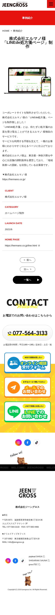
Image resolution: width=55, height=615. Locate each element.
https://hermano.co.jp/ (13, 179)
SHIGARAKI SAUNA (38, 560)
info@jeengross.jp (16, 542)
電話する (5, 612)
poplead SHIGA (35, 556)
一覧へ (27, 280)
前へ (29, 260)
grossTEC (33, 564)
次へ (26, 269)
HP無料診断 (44, 612)
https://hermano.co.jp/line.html (21, 245)
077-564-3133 (13, 527)
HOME (5, 30)
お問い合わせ (22, 612)
